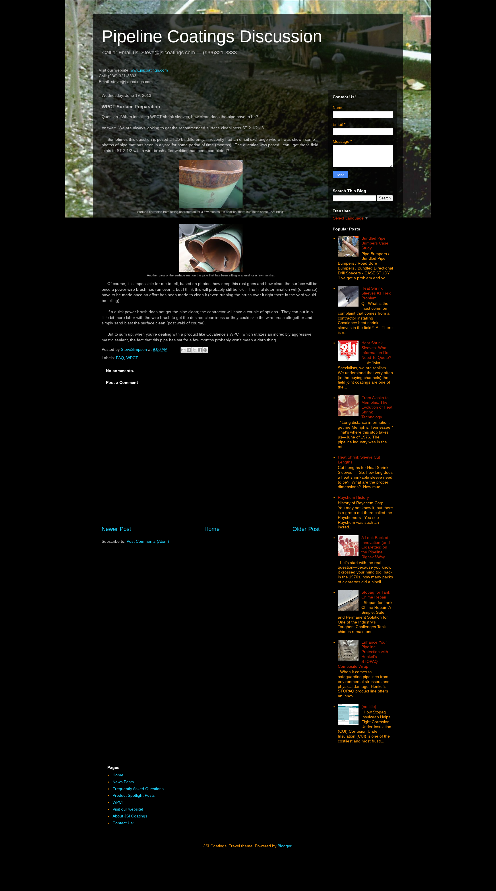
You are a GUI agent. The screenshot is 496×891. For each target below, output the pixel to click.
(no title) (368, 706)
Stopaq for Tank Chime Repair (375, 594)
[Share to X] (194, 350)
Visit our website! (128, 809)
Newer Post (116, 529)
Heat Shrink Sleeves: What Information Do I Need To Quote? (376, 349)
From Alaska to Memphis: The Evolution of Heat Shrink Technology (376, 407)
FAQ (120, 357)
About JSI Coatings (130, 816)
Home (212, 529)
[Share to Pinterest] (205, 350)
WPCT (132, 357)
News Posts (123, 782)
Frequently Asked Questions (138, 788)
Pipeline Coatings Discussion (212, 36)
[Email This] (183, 350)
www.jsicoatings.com (149, 70)
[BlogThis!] (189, 350)
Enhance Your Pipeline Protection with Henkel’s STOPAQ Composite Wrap (363, 654)
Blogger (284, 846)
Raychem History (353, 497)
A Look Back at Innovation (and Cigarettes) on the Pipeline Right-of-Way (375, 547)
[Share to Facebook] (200, 350)
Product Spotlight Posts (134, 795)
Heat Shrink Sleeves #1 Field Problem (376, 293)
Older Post (306, 529)
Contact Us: (123, 823)
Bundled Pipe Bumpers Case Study (374, 243)
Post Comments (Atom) (148, 541)
